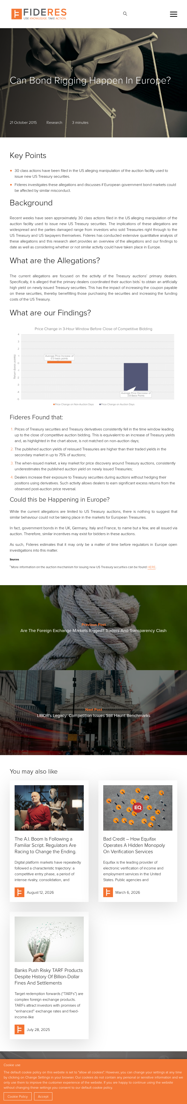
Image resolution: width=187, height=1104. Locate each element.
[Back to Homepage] (39, 14)
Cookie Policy (18, 1096)
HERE (152, 567)
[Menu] (173, 14)
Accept (43, 1096)
